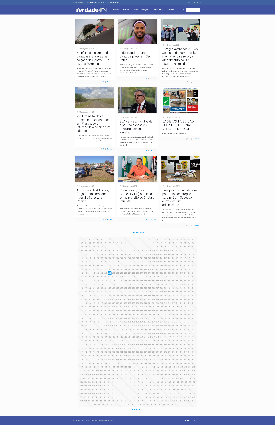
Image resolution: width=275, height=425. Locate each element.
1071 (185, 374)
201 (185, 262)
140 (173, 254)
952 (173, 359)
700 (93, 329)
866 (177, 348)
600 (157, 314)
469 (97, 299)
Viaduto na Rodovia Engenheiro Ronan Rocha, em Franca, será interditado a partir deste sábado (94, 123)
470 (101, 299)
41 (125, 243)
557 (101, 311)
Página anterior (138, 232)
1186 (181, 390)
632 (169, 318)
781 (185, 337)
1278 (99, 405)
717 (161, 329)
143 (185, 254)
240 (109, 269)
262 (82, 273)
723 (185, 329)
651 (129, 322)
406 (193, 288)
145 (193, 254)
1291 (151, 405)
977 (157, 363)
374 (181, 284)
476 (125, 299)
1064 (157, 374)
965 (109, 363)
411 (97, 292)
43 (133, 243)
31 (86, 243)
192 (149, 262)
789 (101, 341)
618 (113, 318)
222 (153, 265)
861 (157, 348)
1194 (97, 393)
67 (114, 247)
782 (189, 337)
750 (177, 333)
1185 (177, 390)
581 (82, 314)
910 (121, 356)
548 (181, 307)
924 (177, 356)
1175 (137, 390)
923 (173, 356)
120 (93, 254)
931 (90, 359)
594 (133, 314)
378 (82, 288)
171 (181, 258)
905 (101, 356)
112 (177, 250)
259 (185, 269)
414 (109, 292)
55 (181, 243)
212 (113, 265)
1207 (149, 393)
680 (129, 326)
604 (173, 314)
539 (145, 307)
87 (193, 247)
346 (185, 280)
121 (97, 254)
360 (125, 284)
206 (90, 265)
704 (109, 329)
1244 (181, 397)
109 (165, 250)
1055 (121, 374)
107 (157, 250)
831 (153, 344)
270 (113, 273)
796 (129, 341)
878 (109, 352)
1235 (145, 397)
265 (93, 273)
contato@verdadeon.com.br (109, 2)
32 (90, 243)
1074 (82, 378)
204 (82, 265)
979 (165, 363)
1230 (125, 397)
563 (125, 311)
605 (177, 314)
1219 (82, 397)
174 (193, 258)
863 (165, 348)
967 (117, 363)
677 (117, 326)
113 (181, 250)
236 (93, 269)
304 (133, 277)
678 (121, 326)
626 (145, 318)
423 (145, 292)
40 (121, 243)
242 (117, 269)
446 (121, 295)
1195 (101, 393)
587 (105, 314)
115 (189, 250)
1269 (165, 401)
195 (161, 262)
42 (129, 243)
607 (185, 314)
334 (137, 280)
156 (121, 258)
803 (157, 341)
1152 (161, 386)
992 (101, 367)
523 (82, 307)
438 (90, 295)
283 (165, 273)
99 (125, 250)
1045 (82, 374)
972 (137, 363)
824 (125, 344)
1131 (193, 382)
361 (129, 284)
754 (193, 333)
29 (193, 239)
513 (157, 303)
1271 (173, 401)
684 (145, 326)
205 (86, 265)
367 (153, 284)
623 (133, 318)
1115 (129, 382)
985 (189, 363)
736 (121, 333)
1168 (109, 390)
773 (153, 337)
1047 (90, 374)
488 (173, 299)
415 (113, 292)
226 (169, 265)
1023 (109, 371)
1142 (121, 386)
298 (109, 277)
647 (113, 322)
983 (181, 363)
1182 (165, 390)
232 (193, 265)
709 (129, 329)
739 (133, 333)
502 (113, 303)
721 (177, 329)
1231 (129, 397)
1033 (149, 371)
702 (101, 329)
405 (189, 288)
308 (149, 277)
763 (113, 337)
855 (133, 348)
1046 (86, 374)
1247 (193, 397)
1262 (137, 401)
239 (105, 269)
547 (177, 307)
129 (129, 254)
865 (173, 348)
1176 (141, 390)
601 (161, 314)
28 (189, 239)
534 (125, 307)
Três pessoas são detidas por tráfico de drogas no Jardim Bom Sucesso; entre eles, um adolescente (179, 197)
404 (185, 288)
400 (169, 288)
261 (193, 269)
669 (86, 326)
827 (137, 344)
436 (82, 295)
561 (117, 311)
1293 (159, 405)
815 (90, 344)
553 (86, 311)
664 (181, 322)
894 (173, 352)
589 (113, 314)
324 (97, 280)
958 (82, 363)
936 (109, 359)
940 (125, 359)
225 (165, 265)
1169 (113, 390)
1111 (113, 382)
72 (133, 247)
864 (169, 348)
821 (113, 344)
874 (93, 352)
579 (189, 311)
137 (161, 254)
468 (93, 299)
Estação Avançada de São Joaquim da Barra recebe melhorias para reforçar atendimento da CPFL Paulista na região (180, 56)
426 (157, 292)
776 (165, 337)
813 (82, 344)
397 (157, 288)
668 (82, 326)
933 (97, 359)
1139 (109, 386)
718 (165, 329)
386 (113, 288)
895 (177, 352)
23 (169, 239)
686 (153, 326)
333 (133, 280)
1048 (93, 374)
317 (185, 277)
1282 (115, 405)
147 (86, 258)
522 (193, 303)
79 (161, 247)
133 (145, 254)
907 (109, 356)
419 (129, 292)
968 (121, 363)
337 (149, 280)
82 (173, 247)
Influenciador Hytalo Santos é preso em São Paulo (135, 56)
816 (93, 344)
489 (177, 299)
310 (157, 277)
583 (90, 314)
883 (129, 352)
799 (141, 341)
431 (177, 292)
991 (97, 367)
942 (133, 359)
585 (97, 314)
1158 (185, 386)
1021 (101, 371)
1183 (169, 390)
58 (193, 243)
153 (109, 258)
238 (101, 269)
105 (149, 250)
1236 (149, 397)
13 (129, 239)
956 (189, 359)
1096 (169, 378)
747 (165, 333)
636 (185, 318)
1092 (153, 378)
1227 (113, 397)
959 (86, 363)
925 (181, 356)
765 (121, 337)
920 (161, 356)
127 (121, 254)
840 (189, 344)
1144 (129, 386)
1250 (90, 401)
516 (169, 303)
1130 (189, 382)
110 (169, 250)
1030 (137, 371)
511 (149, 303)
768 (133, 337)
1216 (185, 393)
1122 (157, 382)
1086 (129, 378)
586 (101, 314)
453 (149, 295)
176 (86, 262)
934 (101, 359)
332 (129, 280)
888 (149, 352)
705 (113, 329)
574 (169, 311)
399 (165, 288)
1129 (185, 382)
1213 (173, 393)
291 (82, 277)
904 (97, 356)
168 (169, 258)
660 (165, 322)
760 (101, 337)
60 (86, 247)
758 (93, 337)
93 (102, 250)
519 (181, 303)
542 (157, 307)
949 (161, 359)
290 (193, 273)
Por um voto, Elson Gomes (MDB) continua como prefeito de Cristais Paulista (137, 195)
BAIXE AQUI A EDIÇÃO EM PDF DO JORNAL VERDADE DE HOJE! (178, 125)
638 (193, 318)
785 (86, 341)
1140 (113, 386)
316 (181, 277)
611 (86, 318)
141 (177, 254)
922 (169, 356)
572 (161, 311)
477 (129, 299)
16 (141, 239)
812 (193, 341)
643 (97, 322)
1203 (133, 393)
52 (169, 243)
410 (93, 292)
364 (141, 284)
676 (113, 326)
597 (145, 314)
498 (97, 303)
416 (117, 292)
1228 (117, 397)
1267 (157, 401)
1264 (145, 401)
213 (117, 265)
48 (153, 243)
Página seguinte (136, 409)
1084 (121, 378)
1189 (193, 390)
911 (125, 356)
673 (101, 326)
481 (145, 299)
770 (141, 337)
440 (97, 295)
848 (105, 348)
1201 (125, 393)
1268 (161, 401)
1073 (193, 374)
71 (129, 247)
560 (113, 311)
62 (94, 247)
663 (177, 322)
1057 (129, 374)
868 (185, 348)
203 (193, 262)
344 (177, 280)
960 (90, 363)
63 (98, 247)
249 (145, 269)
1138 (105, 386)
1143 (125, 386)
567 (141, 311)
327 (109, 280)
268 (105, 273)
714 (149, 329)
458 (169, 295)
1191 (86, 393)
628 (153, 318)
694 (185, 326)
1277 (95, 405)
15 (137, 239)
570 (153, 311)
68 (117, 247)
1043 (189, 371)
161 (141, 258)
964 (105, 363)
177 (90, 262)
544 (165, 307)
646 (109, 322)
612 (90, 318)
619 (117, 318)
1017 (86, 371)
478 (133, 299)
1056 (125, 374)
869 (189, 348)
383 (101, 288)
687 (157, 326)
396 (153, 288)
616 (105, 318)
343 (173, 280)
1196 (105, 393)
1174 (133, 390)
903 (93, 356)
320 (82, 280)
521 (189, 303)
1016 (82, 371)
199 (177, 262)
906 (105, 356)
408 (86, 292)
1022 (105, 371)
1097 (173, 378)
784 (82, 341)
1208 (153, 393)
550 (189, 307)
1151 (157, 386)
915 (141, 356)
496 (90, 303)
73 (137, 247)
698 (86, 329)
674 (105, 326)
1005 (153, 367)
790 (105, 341)
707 (121, 329)
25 (177, 239)
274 (129, 273)
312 (165, 277)
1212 (169, 393)
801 (149, 341)
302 (125, 277)
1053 (113, 374)
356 (109, 284)
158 (129, 258)
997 (121, 367)
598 (149, 314)
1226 (109, 397)
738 (129, 333)
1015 (193, 367)
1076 (90, 378)
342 (169, 280)
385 (109, 288)
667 (193, 322)
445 (117, 295)
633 (173, 318)
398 (161, 288)
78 (157, 247)
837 (177, 344)
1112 (117, 382)
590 (117, 314)
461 (181, 295)
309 (153, 277)
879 (113, 352)
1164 (93, 390)
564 (129, 311)
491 (185, 299)
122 (101, 254)
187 (129, 262)
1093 (157, 378)
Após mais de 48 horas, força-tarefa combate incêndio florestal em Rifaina (93, 195)
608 (189, 314)
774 (157, 337)
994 (109, 367)
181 (105, 262)
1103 (82, 382)
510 (145, 303)
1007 (161, 367)
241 (113, 269)
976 (153, 363)
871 (82, 352)
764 (117, 337)
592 (125, 314)
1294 (163, 405)
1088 (137, 378)
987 (82, 367)
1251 (93, 401)
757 (90, 337)
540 (149, 307)
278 (145, 273)
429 (169, 292)
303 (129, 277)
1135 (93, 386)
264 (90, 273)
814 (86, 344)
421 (137, 292)
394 (145, 288)
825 (129, 344)
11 (121, 239)
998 (125, 367)
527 (97, 307)
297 (105, 277)
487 (169, 299)
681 (133, 326)
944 (141, 359)
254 (165, 269)
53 (173, 243)
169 (173, 258)
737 (125, 333)
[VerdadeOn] (91, 10)
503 (117, 303)
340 (161, 280)
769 (137, 337)
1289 (143, 405)
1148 (145, 386)
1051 (105, 374)
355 (105, 284)
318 (189, 277)
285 (173, 273)
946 (149, 359)
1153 (165, 386)
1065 (161, 374)
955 (185, 359)
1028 (129, 371)
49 (157, 243)
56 (185, 243)
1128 (181, 382)
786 (90, 341)
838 (181, 344)
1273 (181, 401)
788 (97, 341)
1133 (86, 386)
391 (133, 288)
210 (105, 265)
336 (145, 280)
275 (133, 273)
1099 (181, 378)
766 (125, 337)
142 (181, 254)
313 (169, 277)
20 (157, 239)
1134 (90, 386)
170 (177, 258)
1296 (171, 405)
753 (189, 333)
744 (153, 333)
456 (161, 295)
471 (105, 299)
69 (121, 247)
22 (165, 239)
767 (129, 337)
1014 (189, 367)
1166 (101, 390)
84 (181, 247)
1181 (161, 390)
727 (86, 333)
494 (82, 303)
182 (109, 262)
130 (133, 254)
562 (121, 311)
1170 (117, 390)
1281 (111, 405)
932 (93, 359)
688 (161, 326)
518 (177, 303)
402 (177, 288)
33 (94, 243)
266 (97, 273)
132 (141, 254)
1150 (153, 386)
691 (173, 326)
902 (90, 356)
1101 (189, 378)
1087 (133, 378)
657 (153, 322)
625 (141, 318)
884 (133, 352)
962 (97, 363)
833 (161, 344)
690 (169, 326)
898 (189, 352)
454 (153, 295)
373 (177, 284)
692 (177, 326)
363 (137, 284)
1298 (179, 405)
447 (125, 295)
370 (165, 284)
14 (133, 239)
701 (97, 329)
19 (153, 239)
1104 (86, 382)
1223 (97, 397)
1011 (177, 367)
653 (137, 322)
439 (93, 295)
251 (153, 269)
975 (149, 363)
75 (145, 247)
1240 (165, 397)
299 (113, 277)
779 (177, 337)
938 (117, 359)
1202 (129, 393)
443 (109, 295)
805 (165, 341)
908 (113, 356)
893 (169, 352)
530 (109, 307)
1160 (193, 386)
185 (121, 262)
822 (117, 344)
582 (86, 314)
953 (177, 359)
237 (97, 269)
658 (157, 322)
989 (90, 367)
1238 (157, 397)
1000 (133, 367)
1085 (125, 378)
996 (117, 367)
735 (117, 333)
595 (137, 314)
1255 (109, 401)
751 (181, 333)
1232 (133, 397)
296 (101, 277)
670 (90, 326)
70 (125, 247)
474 (117, 299)
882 (125, 352)
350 (86, 284)
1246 (189, 397)
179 (97, 262)
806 (169, 341)
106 (153, 250)
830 (149, 344)
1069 (177, 374)
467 (90, 299)
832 (157, 344)
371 (169, 284)
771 (145, 337)
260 (189, 269)
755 (82, 337)
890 (157, 352)
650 (125, 322)
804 (161, 341)
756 (86, 337)
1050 (101, 374)
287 (181, 273)
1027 (125, 371)
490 (181, 299)
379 (86, 288)
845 (93, 348)
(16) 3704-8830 (91, 2)
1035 (157, 371)
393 (141, 288)
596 (141, 314)
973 (141, 363)
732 (105, 333)
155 (117, 258)
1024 (113, 371)
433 (185, 292)
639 (82, 322)
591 (121, 314)
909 (117, 356)
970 (129, 363)
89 (86, 250)
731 (101, 333)
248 (141, 269)
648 (117, 322)
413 (105, 292)
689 (165, 326)
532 (117, 307)
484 (157, 299)
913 (133, 356)
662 (173, 322)
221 (149, 265)
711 (137, 329)
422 (141, 292)
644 (101, 322)
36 (106, 243)
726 (82, 333)
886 (141, 352)
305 (137, 277)
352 (93, 284)
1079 (101, 378)
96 (114, 250)
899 (193, 352)
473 (113, 299)
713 (145, 329)
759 (97, 337)
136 (157, 254)
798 (137, 341)
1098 (177, 378)
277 (141, 273)
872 (86, 352)
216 (129, 265)
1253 (101, 401)
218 (137, 265)
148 (90, 258)
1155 (173, 386)
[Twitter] (195, 2)
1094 (161, 378)
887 (145, 352)
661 (169, 322)
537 (137, 307)
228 (177, 265)
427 (161, 292)
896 (181, 352)
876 (101, 352)
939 (121, 359)
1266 (153, 401)
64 (102, 247)
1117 (137, 382)
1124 (165, 382)
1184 (173, 390)
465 (82, 299)
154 (113, 258)
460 (177, 295)
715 (153, 329)
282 (161, 273)
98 (121, 250)
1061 (145, 374)
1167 (105, 390)
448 (129, 295)
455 (157, 295)
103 (141, 250)
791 (109, 341)
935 (105, 359)
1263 (141, 401)
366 (149, 284)
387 (117, 288)
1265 (149, 401)
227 (173, 265)
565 (133, 311)
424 (149, 292)
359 (121, 284)
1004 (149, 367)
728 (90, 333)
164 (153, 258)
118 (86, 254)
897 (185, 352)
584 (93, 314)
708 (125, 329)
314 (173, 277)
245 (129, 269)
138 (165, 254)
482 (149, 299)
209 (101, 265)
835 (169, 344)
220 (145, 265)
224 (161, 265)
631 (165, 318)
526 (93, 307)
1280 (107, 405)
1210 (161, 393)
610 (82, 318)
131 (137, 254)
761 (105, 337)
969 (125, 363)
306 (141, 277)
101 (133, 250)
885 (137, 352)
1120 (149, 382)
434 (189, 292)
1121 (153, 382)
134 (149, 254)
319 (193, 277)
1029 (133, 371)
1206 (145, 393)
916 (145, 356)
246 (133, 269)
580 (193, 311)
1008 (165, 367)
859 (149, 348)
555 (93, 311)
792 (113, 341)
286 (177, 273)
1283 (119, 405)
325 (101, 280)
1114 (125, 382)
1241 (169, 397)
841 (193, 344)
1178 (149, 390)
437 (86, 295)
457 (165, 295)
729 (93, 333)
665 (185, 322)
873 (90, 352)
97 (117, 250)
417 (121, 292)
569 (149, 311)
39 (117, 243)
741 (141, 333)
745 (157, 333)
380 (90, 288)
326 (105, 280)
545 (169, 307)
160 (137, 258)
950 (165, 359)
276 (137, 273)
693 (181, 326)
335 (141, 280)
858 (145, 348)
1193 (93, 393)
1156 (177, 386)
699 (90, 329)
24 (173, 239)
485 (161, 299)
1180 (157, 390)
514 (161, 303)
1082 (113, 378)
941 (129, 359)
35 (102, 243)
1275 (189, 401)
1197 (109, 393)
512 (153, 303)
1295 (167, 405)
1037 (165, 371)
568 (145, 311)
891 (161, 352)
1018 (90, 371)
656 (149, 322)
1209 (157, 393)
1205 (141, 393)
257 (177, 269)
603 (169, 314)
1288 (139, 405)
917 (149, 356)
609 (193, 314)
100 (129, 250)
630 (161, 318)
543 (161, 307)
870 (193, 348)
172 (185, 258)
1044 (193, 371)
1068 (173, 374)
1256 (113, 401)
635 (181, 318)
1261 (133, 401)
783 (193, 337)
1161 (82, 390)
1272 (177, 401)
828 (141, 344)
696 (193, 326)
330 (121, 280)
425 (153, 292)
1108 (101, 382)
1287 (135, 405)
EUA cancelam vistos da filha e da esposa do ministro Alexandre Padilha (136, 126)
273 (125, 273)
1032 (145, 371)
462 (185, 295)
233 (82, 269)
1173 (129, 390)
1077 (93, 378)
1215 (181, 393)
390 (129, 288)
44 (137, 243)
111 (173, 250)
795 (125, 341)
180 (101, 262)
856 (137, 348)
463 (189, 295)
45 (141, 243)
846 (97, 348)
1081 (109, 378)
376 (189, 284)
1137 (101, 386)
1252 (97, 401)
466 (86, 299)
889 (153, 352)
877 (105, 352)
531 (113, 307)
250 (149, 269)
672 (97, 326)
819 (105, 344)
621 (125, 318)
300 (117, 277)
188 (133, 262)
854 (129, 348)
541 (153, 307)
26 (181, 239)
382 (97, 288)
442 (105, 295)
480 (141, 299)
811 (189, 341)
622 (129, 318)
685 (149, 326)
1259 (125, 401)
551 (193, 307)
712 (141, 329)
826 (133, 344)
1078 (97, 378)
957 (193, 359)
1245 (185, 397)
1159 (189, 386)
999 (129, 367)
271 (117, 273)
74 (141, 247)
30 (82, 243)
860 (153, 348)
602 (165, 314)
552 (82, 311)
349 (82, 284)
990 (93, 367)
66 (110, 247)
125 (113, 254)
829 (145, 344)
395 (149, 288)
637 (189, 318)
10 (117, 239)
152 (105, 258)
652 (133, 322)
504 (121, 303)
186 (125, 262)
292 (86, 277)
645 (105, 322)
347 (189, 280)
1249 (86, 401)
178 (93, 262)
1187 (185, 390)
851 (117, 348)
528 (101, 307)
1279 (103, 405)
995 (113, 367)
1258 (121, 401)
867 (181, 348)
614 (97, 318)
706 (117, 329)
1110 (109, 382)
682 (137, 326)
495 (86, 303)
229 (181, 265)
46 (145, 243)
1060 (141, 374)
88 (82, 250)
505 (125, 303)
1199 (117, 393)
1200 (121, 393)
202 (189, 262)
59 (82, 247)
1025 (117, 371)
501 (109, 303)
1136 (97, 386)
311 (161, 277)
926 (185, 356)
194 (157, 262)
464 (193, 295)
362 (133, 284)
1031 (141, 371)
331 (125, 280)
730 (97, 333)
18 (149, 239)
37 (110, 243)
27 (185, 239)
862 (161, 348)
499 (101, 303)
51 (165, 243)
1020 (97, 371)
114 (185, 250)
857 (141, 348)
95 (110, 250)
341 (165, 280)
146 (82, 258)
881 (121, 352)
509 (141, 303)
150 (97, 258)
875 (97, 352)
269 (109, 273)
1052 (109, 374)
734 (113, 333)
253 (161, 269)
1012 (181, 367)
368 (157, 284)
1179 (153, 390)
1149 (149, 386)
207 (93, 265)
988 (86, 367)
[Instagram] (200, 2)
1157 (181, 386)
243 (121, 269)
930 (86, 359)
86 (189, 247)
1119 (145, 382)
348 (193, 280)
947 (153, 359)
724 (189, 329)
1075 (86, 378)
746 (161, 333)
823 (121, 344)
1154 (169, 386)
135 (153, 254)
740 (137, 333)
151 (101, 258)
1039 (173, 371)
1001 (137, 367)
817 (97, 344)
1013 (185, 367)
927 (189, 356)
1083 (117, 378)
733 (109, 333)
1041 (181, 371)
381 (93, 288)
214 (121, 265)
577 (181, 311)
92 (98, 250)
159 (133, 258)
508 (137, 303)
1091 (149, 378)
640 (86, 322)
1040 (177, 371)
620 (121, 318)
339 (157, 280)
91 (94, 250)
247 (137, 269)
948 (157, 359)
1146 (137, 386)
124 (109, 254)
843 (86, 348)
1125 (169, 382)
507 (133, 303)
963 (101, 363)
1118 (141, 382)
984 (185, 363)
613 (93, 318)
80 (165, 247)
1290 (147, 405)
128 (125, 254)
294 (93, 277)
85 (185, 247)
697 (82, 329)
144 (189, 254)
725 (193, 329)
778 (173, 337)
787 (93, 341)
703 (105, 329)
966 (113, 363)
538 (141, 307)
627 (149, 318)
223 (157, 265)
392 (137, 288)
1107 (97, 382)
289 (189, 273)
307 (145, 277)
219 (141, 265)
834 (165, 344)
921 (165, 356)
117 (82, 254)
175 (82, 262)
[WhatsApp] (189, 2)
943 (137, 359)
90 (90, 250)
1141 (117, 386)
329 (117, 280)
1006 (157, 367)
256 (173, 269)
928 (193, 356)
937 (113, 359)
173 (189, 258)
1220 (86, 397)
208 (97, 265)
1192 (90, 393)
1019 (93, 371)
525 (90, 307)
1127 (177, 382)
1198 (113, 393)
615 (101, 318)
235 (90, 269)
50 (161, 243)
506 (129, 303)
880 (117, 352)
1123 (161, 382)
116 (193, 250)
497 (93, 303)
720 (173, 329)
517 (173, 303)
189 (137, 262)
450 (137, 295)
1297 (175, 405)
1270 (169, 401)
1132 (82, 386)
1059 (137, 374)
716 (157, 329)
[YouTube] (198, 2)
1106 (93, 382)
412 (101, 292)
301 (121, 277)
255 (169, 269)
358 (117, 284)
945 (145, 359)
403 (181, 288)
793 (117, 341)
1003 (145, 367)
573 (165, 311)
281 (157, 273)
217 (133, 265)
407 (82, 292)
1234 (141, 397)
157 (125, 258)
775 (161, 337)
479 (137, 299)
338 (153, 280)
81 (169, 247)
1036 (161, 371)
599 (153, 314)
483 (153, 299)
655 (145, 322)
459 (173, 295)
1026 (121, 371)
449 (133, 295)
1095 (165, 378)
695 (189, 326)
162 (145, 258)
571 (157, 311)
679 (125, 326)
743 (149, 333)
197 (169, 262)
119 (90, 254)
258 (181, 269)
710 (133, 329)
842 (82, 348)
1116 (133, 382)
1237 (153, 397)
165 (157, 258)
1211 (165, 393)
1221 (90, 397)
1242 (173, 397)
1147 (141, 386)
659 (161, 322)
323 (93, 280)
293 (90, 277)
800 (145, 341)
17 (145, 239)
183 (113, 262)
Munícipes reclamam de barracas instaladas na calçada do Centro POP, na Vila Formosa (93, 58)
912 (129, 356)
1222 (93, 397)
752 (185, 333)
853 (125, 348)
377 (193, 284)
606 (181, 314)
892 (165, 352)
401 (173, 288)
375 (185, 284)
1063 (153, 374)
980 (169, 363)
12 (125, 239)
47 (149, 243)
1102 (193, 378)
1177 (145, 390)
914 (137, 356)
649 (121, 322)
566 (137, 311)
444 (113, 295)
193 (153, 262)
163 (149, 258)
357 (113, 284)
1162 (86, 390)
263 (86, 273)
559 (109, 311)
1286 (131, 405)
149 (93, 258)
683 (141, 326)
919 (157, 356)
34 (98, 243)
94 (106, 250)
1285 (127, 405)
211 (109, 265)
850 (113, 348)
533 (121, 307)
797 (133, 341)
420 (133, 292)
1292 (155, 405)
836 (173, 344)
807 (173, 341)
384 (105, 288)
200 (181, 262)
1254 (105, 401)
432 (181, 292)
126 (117, 254)
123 (105, 254)
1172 (125, 390)
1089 (141, 378)
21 (161, 239)
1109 (105, 382)
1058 (133, 374)
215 (125, 265)
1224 (101, 397)
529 (105, 307)
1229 (121, 397)
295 (97, 277)
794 (121, 341)
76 (149, 247)
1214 (177, 393)
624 (137, 318)
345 (181, 280)
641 (90, 322)
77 (153, 247)
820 (109, 344)
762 (109, 337)
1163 (90, 390)
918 (153, 356)
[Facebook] (192, 2)
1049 (97, 374)
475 (121, 299)
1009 (169, 367)
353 (97, 284)
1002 (141, 367)
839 (185, 344)
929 (82, 359)
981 (173, 363)
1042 (185, 371)
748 (169, 333)
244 (125, 269)
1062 (149, 374)
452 (145, 295)
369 (161, 284)
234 (86, 269)
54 (177, 243)
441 (101, 295)
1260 (129, 401)
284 (169, 273)
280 (153, 273)
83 (177, 247)
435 (193, 292)
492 (189, 299)
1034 (153, 371)
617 (109, 318)
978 (161, 363)
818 (101, 344)
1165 (97, 390)
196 (165, 262)
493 (193, 299)
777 (169, 337)
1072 (189, 374)
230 (185, 265)
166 (161, 258)
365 (145, 284)
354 (101, 284)
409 (90, 292)
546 (173, 307)
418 (125, 292)
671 (93, 326)
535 (129, 307)
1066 (165, 374)
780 (181, 337)
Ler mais (110, 82)
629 (157, 318)
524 (86, 307)
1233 (137, 397)
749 (173, 333)
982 (177, 363)
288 (185, 273)
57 (189, 243)
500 (105, 303)
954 (181, 359)
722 (181, 329)
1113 (121, 382)
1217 (189, 393)
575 (173, 311)
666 (189, 322)
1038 (169, 371)
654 (141, 322)
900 (82, 356)
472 (109, 299)
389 (125, 288)
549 (185, 307)
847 (101, 348)
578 (185, 311)
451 (141, 295)
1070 (181, 374)
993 (105, 367)
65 (106, 247)
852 (121, 348)
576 (177, 311)
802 (153, 341)
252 (157, 269)
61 (90, 247)
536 (133, 307)
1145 (133, 386)
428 (165, 292)
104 (145, 250)
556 (97, 311)
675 (109, 326)
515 (165, 303)
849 (109, 348)
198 (173, 262)
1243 (177, 397)
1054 (117, 374)
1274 (185, 401)
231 (189, 265)
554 (90, 311)
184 (117, 262)
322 (90, 280)
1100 (185, 378)
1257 (117, 401)
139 (169, 254)
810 (185, 341)
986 (193, 363)
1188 (189, 390)
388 (121, 288)
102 (137, 250)
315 (177, 277)
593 (129, 314)
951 (169, 359)
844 (90, 348)
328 (113, 280)
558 (105, 311)
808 (177, 341)
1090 (145, 378)
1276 (193, 401)
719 (169, 329)
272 (121, 273)
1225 (105, 397)
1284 (123, 405)
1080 (105, 378)
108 (161, 250)
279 (149, 273)
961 (93, 363)
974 (145, 363)
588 (109, 314)
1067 (169, 374)
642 (93, 322)
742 (145, 333)
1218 (193, 393)
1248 (82, 401)
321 (86, 280)
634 (177, 318)
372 (173, 284)
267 (101, 273)
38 (114, 243)
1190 (82, 393)
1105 (90, 382)
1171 (121, 390)
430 (173, 292)
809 (181, 341)
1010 (173, 367)
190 (141, 262)
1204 (137, 393)
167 (165, 258)
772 (149, 337)
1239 (161, 397)
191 (145, 262)
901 (86, 356)
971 (133, 363)
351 (90, 284)
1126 (173, 382)
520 (185, 303)
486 (165, 299)
